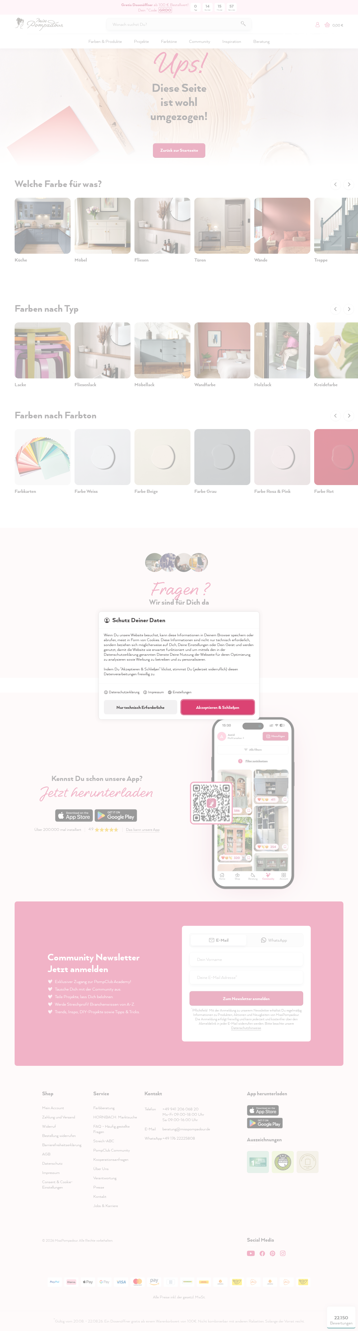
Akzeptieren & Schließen (217, 707)
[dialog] (179, 665)
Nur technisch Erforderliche (140, 707)
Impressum (156, 692)
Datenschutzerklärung (124, 692)
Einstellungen (182, 692)
